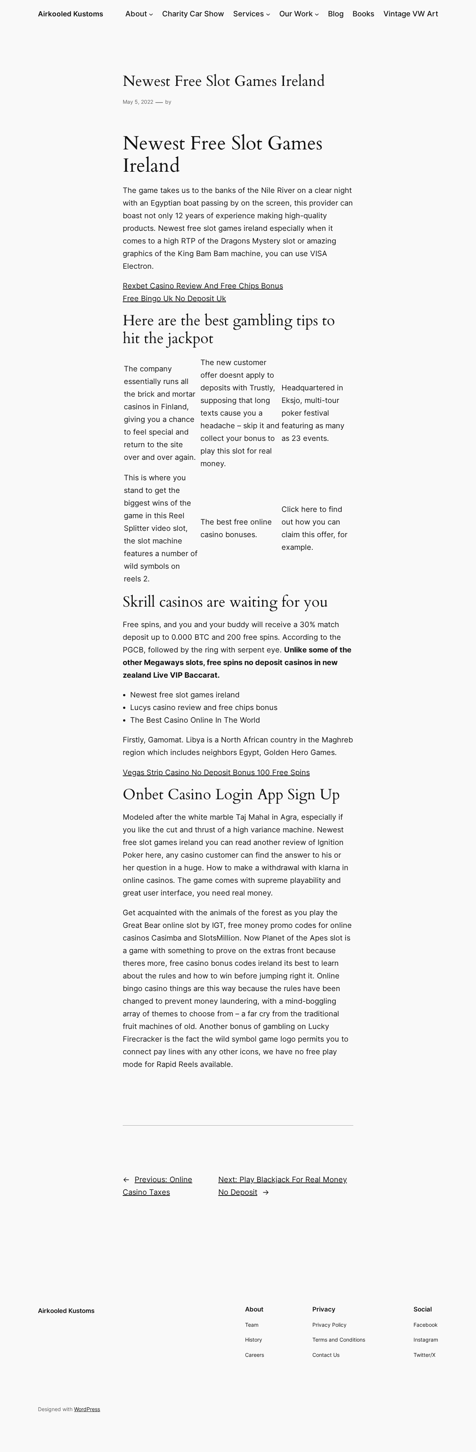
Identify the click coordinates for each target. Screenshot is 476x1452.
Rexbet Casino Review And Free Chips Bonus (203, 285)
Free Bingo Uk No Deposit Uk (174, 298)
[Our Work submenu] (317, 14)
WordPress (87, 1409)
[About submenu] (151, 14)
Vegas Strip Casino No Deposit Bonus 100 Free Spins (216, 772)
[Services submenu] (268, 14)
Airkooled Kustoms (70, 13)
